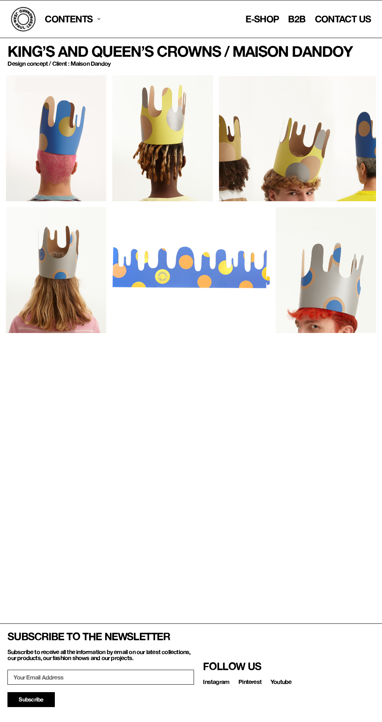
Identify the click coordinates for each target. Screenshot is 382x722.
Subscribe (31, 699)
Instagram (216, 681)
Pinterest (250, 681)
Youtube (280, 681)
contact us (343, 18)
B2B (296, 18)
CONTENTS (69, 18)
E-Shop (262, 18)
